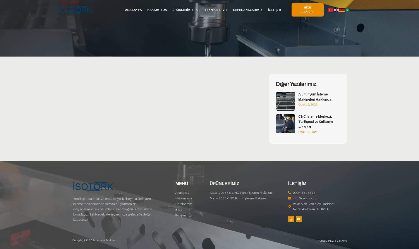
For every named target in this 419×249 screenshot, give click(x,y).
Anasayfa (133, 10)
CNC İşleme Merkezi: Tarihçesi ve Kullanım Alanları (315, 122)
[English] (336, 10)
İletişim (274, 10)
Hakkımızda (157, 10)
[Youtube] (299, 219)
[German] (342, 10)
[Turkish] (331, 10)
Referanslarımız (248, 10)
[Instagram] (291, 219)
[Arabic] (348, 10)
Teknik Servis (216, 10)
